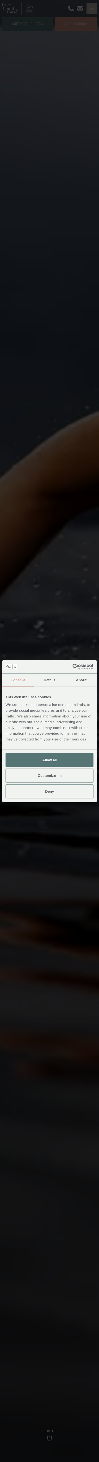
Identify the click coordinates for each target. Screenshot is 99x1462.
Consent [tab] (18, 680)
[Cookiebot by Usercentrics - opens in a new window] (72, 667)
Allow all (49, 760)
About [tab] (81, 680)
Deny (49, 791)
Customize (47, 776)
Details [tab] (50, 680)
